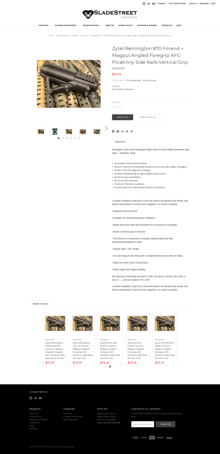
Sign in (192, 3)
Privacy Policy (126, 25)
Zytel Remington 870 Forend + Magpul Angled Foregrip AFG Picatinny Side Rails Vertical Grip (137, 36)
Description (120, 142)
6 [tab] (79, 138)
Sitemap (33, 429)
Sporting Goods (91, 25)
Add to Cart (55, 326)
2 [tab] (63, 138)
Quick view (55, 321)
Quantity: (116, 102)
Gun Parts (83, 36)
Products (44, 25)
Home (51, 36)
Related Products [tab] (40, 304)
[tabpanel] (41, 132)
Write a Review (149, 80)
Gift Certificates (177, 3)
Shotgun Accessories (66, 25)
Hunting (74, 36)
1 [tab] (59, 138)
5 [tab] (75, 138)
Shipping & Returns (147, 25)
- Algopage (70, 447)
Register (204, 3)
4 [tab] (71, 138)
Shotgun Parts (95, 36)
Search (162, 3)
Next (106, 128)
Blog (179, 25)
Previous (31, 128)
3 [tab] (67, 138)
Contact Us (166, 25)
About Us (110, 25)
